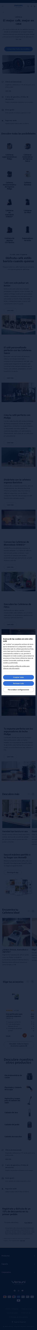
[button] (31, 617)
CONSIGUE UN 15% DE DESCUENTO (19, 686)
